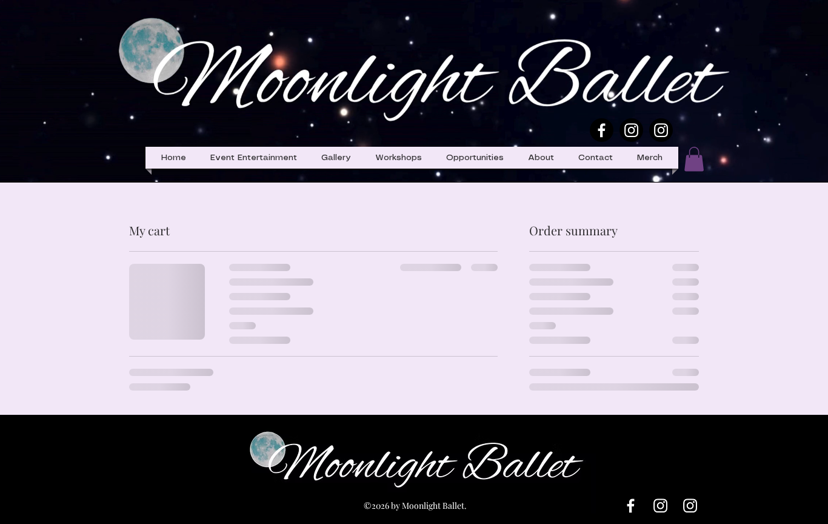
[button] (475, 158)
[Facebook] (601, 130)
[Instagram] (631, 130)
